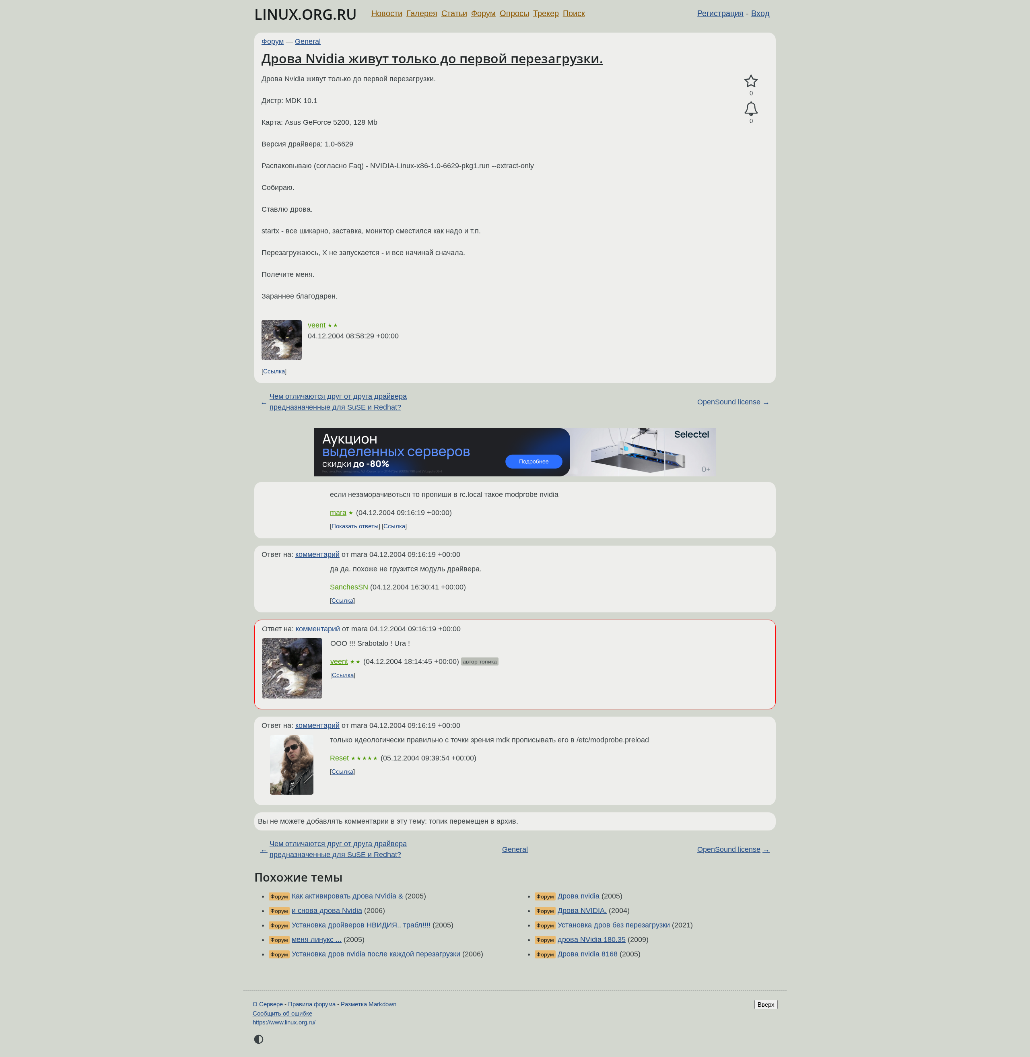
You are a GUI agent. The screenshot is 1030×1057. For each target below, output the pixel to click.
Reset (339, 758)
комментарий (317, 554)
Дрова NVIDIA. (582, 911)
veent (316, 325)
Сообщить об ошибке (282, 1013)
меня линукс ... (317, 939)
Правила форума (312, 1004)
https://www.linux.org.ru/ (284, 1022)
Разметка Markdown (368, 1004)
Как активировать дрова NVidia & (347, 896)
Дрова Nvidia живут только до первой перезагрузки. (432, 58)
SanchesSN (349, 587)
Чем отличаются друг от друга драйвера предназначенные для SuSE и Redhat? (338, 401)
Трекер (546, 13)
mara (338, 513)
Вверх (766, 1004)
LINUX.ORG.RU (305, 14)
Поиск (574, 13)
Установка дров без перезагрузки (614, 925)
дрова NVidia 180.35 (592, 939)
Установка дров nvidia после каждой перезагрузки (376, 954)
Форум (483, 13)
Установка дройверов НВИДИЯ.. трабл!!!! (361, 925)
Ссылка (274, 371)
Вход (760, 13)
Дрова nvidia (578, 896)
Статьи (454, 13)
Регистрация (720, 13)
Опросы (514, 13)
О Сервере (268, 1004)
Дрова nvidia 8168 (588, 954)
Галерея (421, 13)
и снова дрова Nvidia (327, 911)
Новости (386, 13)
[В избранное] (751, 81)
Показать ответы (355, 526)
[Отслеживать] (751, 109)
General (308, 41)
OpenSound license (728, 402)
